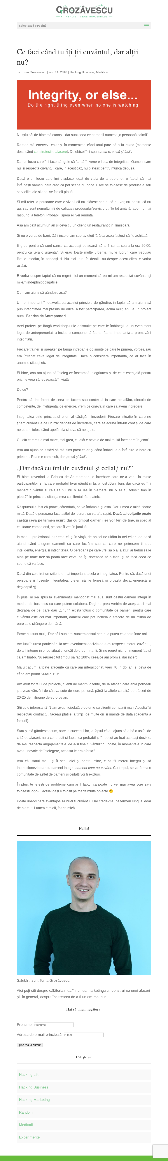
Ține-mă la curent (30, 1045)
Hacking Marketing (34, 1100)
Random (26, 1112)
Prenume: (25, 1025)
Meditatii (102, 72)
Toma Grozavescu (33, 72)
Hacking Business (82, 72)
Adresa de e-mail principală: (40, 1035)
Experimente (29, 1137)
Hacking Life (29, 1075)
